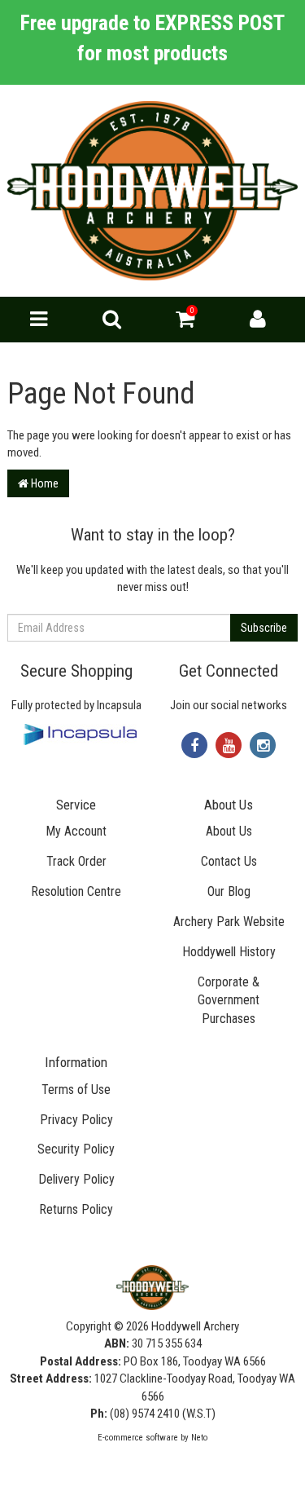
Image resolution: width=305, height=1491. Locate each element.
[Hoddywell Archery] (152, 190)
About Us (229, 831)
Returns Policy (76, 1209)
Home (43, 483)
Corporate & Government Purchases (228, 1000)
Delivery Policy (76, 1179)
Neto (199, 1437)
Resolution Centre (76, 891)
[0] (185, 323)
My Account (76, 831)
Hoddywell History (229, 951)
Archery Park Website (229, 921)
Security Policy (76, 1149)
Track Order (76, 861)
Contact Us (229, 861)
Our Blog (229, 891)
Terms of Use (76, 1089)
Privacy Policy (76, 1119)
